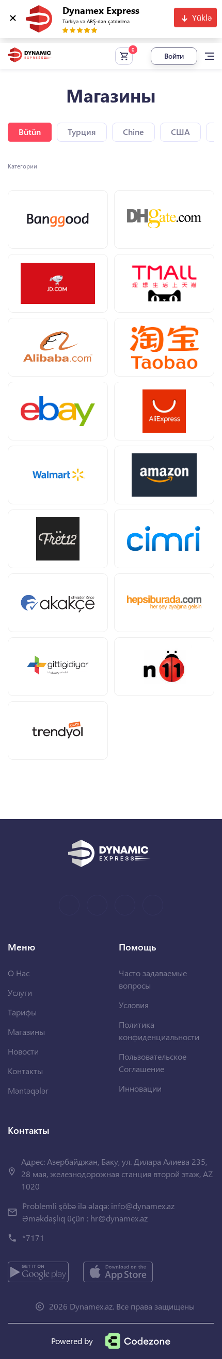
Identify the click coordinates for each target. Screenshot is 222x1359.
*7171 (33, 1237)
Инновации (140, 1088)
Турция (82, 131)
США (180, 131)
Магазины (26, 1031)
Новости (23, 1051)
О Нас (18, 972)
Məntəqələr (28, 1090)
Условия (134, 1004)
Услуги (20, 992)
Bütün (30, 131)
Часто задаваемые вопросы (153, 979)
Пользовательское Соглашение (152, 1062)
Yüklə (202, 17)
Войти (174, 56)
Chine (133, 131)
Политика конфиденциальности (159, 1030)
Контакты (25, 1070)
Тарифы (22, 1012)
